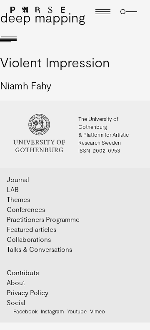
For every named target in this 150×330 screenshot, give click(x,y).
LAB (13, 189)
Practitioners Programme (43, 219)
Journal (18, 179)
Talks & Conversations (39, 249)
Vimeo (97, 311)
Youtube (77, 311)
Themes (18, 199)
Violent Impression (55, 62)
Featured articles (31, 229)
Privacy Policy (27, 292)
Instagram (52, 311)
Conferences (26, 209)
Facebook (25, 311)
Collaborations (29, 239)
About (16, 282)
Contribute (23, 272)
